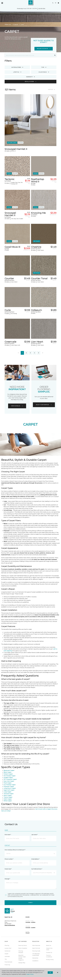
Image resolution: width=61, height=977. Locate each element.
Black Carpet (7, 772)
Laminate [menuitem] (7, 956)
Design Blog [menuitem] (21, 962)
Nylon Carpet (8, 795)
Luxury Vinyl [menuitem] (8, 948)
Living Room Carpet (10, 788)
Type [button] (42, 67)
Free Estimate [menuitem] (8, 962)
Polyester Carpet (9, 786)
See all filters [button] (29, 81)
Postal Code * (8, 868)
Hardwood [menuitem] (7, 951)
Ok (50, 972)
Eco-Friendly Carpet (10, 784)
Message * (7, 878)
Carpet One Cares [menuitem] (49, 949)
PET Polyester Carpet (10, 779)
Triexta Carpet (8, 797)
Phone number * (9, 859)
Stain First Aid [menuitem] (36, 948)
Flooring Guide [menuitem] (36, 951)
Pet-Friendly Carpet (9, 775)
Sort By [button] (50, 89)
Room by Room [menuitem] (22, 945)
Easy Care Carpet (9, 781)
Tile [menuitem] (6, 959)
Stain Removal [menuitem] (36, 945)
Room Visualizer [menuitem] (22, 948)
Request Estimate (42, 48)
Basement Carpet (9, 770)
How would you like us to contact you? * (15, 849)
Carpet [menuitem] (6, 953)
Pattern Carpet (8, 774)
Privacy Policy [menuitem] (50, 959)
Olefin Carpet (8, 799)
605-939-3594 (41, 8)
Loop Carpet (7, 792)
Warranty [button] (29, 76)
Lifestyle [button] (16, 72)
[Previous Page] (18, 353)
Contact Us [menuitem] (49, 952)
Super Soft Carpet (9, 790)
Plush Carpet (7, 783)
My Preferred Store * (36, 868)
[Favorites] (55, 3)
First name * (8, 834)
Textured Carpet (8, 793)
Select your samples (42, 404)
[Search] (54, 55)
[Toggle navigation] (2, 3)
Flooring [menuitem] (7, 945)
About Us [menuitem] (48, 945)
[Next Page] (42, 353)
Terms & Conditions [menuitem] (49, 956)
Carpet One (8, 24)
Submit (30, 902)
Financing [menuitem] (7, 964)
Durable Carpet (8, 777)
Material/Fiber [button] (16, 67)
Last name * (34, 834)
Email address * (35, 859)
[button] (52, 3)
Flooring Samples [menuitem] (20, 951)
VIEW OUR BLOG (15, 406)
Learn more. (30, 974)
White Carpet (8, 801)
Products (15, 24)
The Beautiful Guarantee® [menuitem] (36, 954)
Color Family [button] (43, 72)
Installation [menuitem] (35, 960)
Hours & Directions (10, 925)
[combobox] (29, 55)
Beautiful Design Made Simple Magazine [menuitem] (22, 958)
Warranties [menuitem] (35, 958)
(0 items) (58, 2)
